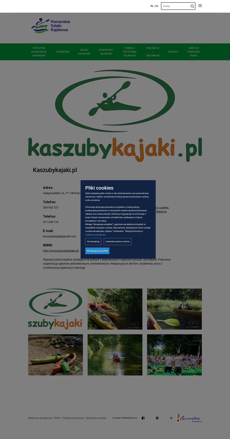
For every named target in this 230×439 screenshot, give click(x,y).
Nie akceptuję (93, 241)
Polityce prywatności (95, 234)
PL (152, 6)
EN (157, 6)
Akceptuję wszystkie (97, 250)
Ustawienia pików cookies (118, 241)
